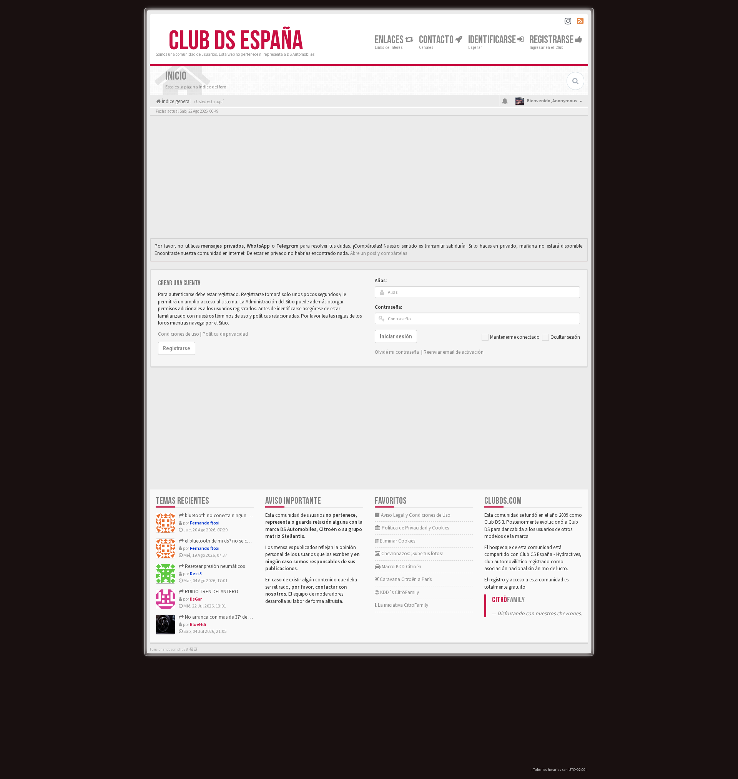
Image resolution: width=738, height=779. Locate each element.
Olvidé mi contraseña (397, 352)
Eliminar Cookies (397, 541)
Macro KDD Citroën (401, 566)
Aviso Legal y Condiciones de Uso (415, 515)
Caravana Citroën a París (405, 579)
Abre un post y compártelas (378, 253)
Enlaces (390, 39)
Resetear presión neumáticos (214, 566)
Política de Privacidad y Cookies (415, 527)
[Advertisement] (369, 179)
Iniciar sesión (396, 336)
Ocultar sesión (565, 337)
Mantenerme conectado (515, 337)
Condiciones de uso (178, 334)
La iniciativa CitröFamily (402, 605)
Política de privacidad (225, 334)
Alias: (381, 280)
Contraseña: (388, 307)
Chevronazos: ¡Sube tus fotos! (411, 553)
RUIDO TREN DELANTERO (211, 591)
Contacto (437, 39)
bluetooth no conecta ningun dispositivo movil (233, 515)
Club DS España (236, 41)
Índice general (176, 101)
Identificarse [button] (492, 39)
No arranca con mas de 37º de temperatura (229, 617)
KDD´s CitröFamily (399, 592)
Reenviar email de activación (454, 352)
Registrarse (552, 39)
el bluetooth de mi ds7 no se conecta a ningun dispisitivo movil (250, 541)
